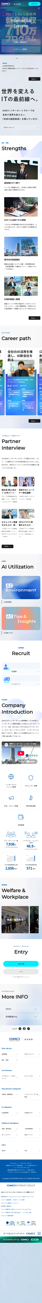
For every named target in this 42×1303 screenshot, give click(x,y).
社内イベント (29, 1135)
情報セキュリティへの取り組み (14, 1165)
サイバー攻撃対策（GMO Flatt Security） (11, 1212)
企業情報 (4, 1054)
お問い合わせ (30, 1170)
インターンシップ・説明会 (31, 1095)
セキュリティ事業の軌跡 (7, 1215)
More (33, 79)
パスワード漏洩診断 (6, 1200)
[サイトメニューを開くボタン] (39, 8)
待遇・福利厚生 (6, 1129)
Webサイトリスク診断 (19, 1200)
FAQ (26, 1151)
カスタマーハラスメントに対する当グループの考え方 (22, 1172)
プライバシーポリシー (26, 1163)
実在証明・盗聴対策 (6, 1206)
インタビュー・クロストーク (8, 1077)
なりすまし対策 (27, 1212)
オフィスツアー (6, 1135)
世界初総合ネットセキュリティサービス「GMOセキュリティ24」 (17, 1196)
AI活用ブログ (29, 1113)
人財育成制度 (29, 1129)
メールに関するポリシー (31, 1165)
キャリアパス (29, 1076)
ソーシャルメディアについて (22, 1167)
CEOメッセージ (29, 1054)
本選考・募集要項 (7, 1094)
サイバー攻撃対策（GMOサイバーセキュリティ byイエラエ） (16, 1209)
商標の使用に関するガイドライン (16, 1170)
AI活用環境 (5, 1113)
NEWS (3, 1151)
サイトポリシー (14, 1163)
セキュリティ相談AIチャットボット (10, 1203)
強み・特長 (5, 1060)
